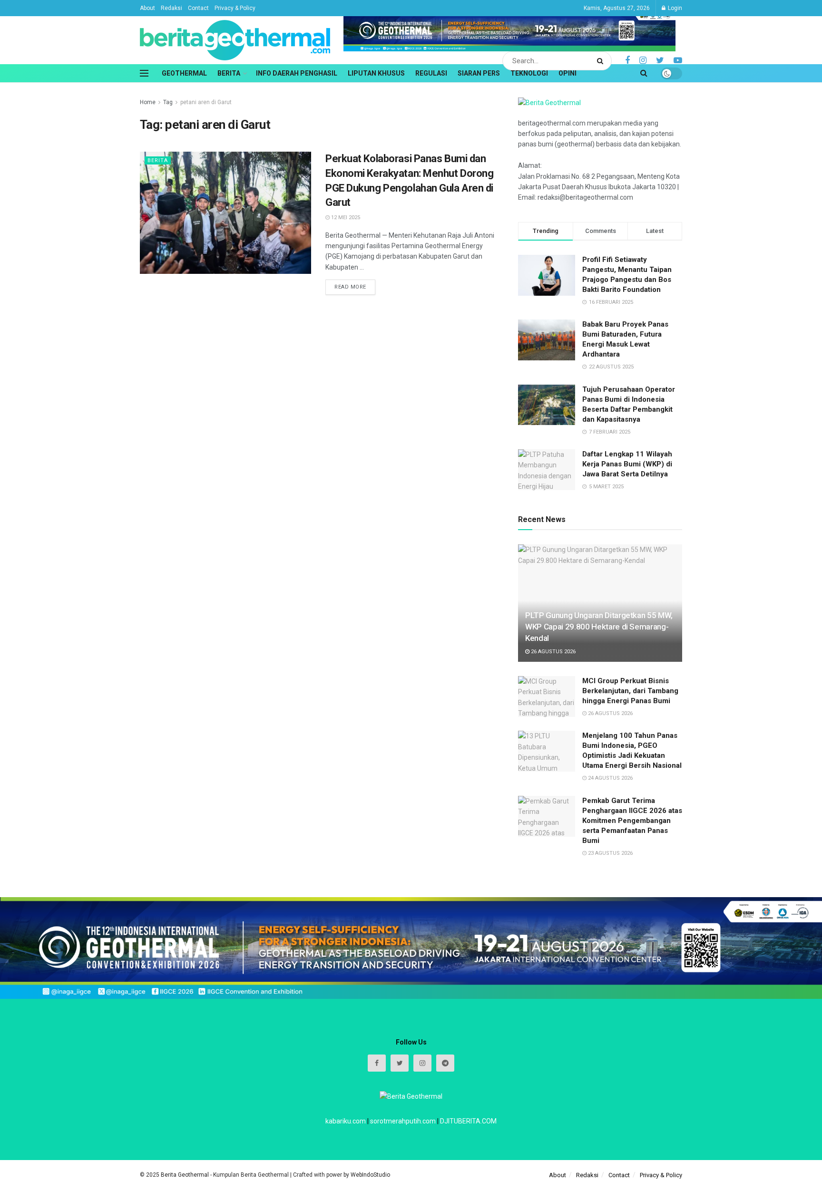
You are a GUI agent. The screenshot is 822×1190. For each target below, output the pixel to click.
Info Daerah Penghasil (296, 73)
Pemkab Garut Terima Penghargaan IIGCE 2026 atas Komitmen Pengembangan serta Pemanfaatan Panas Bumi (632, 820)
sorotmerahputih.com (403, 1121)
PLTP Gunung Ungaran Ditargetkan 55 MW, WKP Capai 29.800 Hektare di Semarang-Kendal (599, 626)
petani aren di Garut (206, 102)
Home (148, 102)
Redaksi (171, 8)
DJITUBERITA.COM (468, 1121)
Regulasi (431, 73)
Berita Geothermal (185, 1174)
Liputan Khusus (376, 73)
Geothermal (184, 73)
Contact (198, 8)
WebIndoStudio (370, 1174)
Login (674, 8)
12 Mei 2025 (345, 217)
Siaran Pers (479, 73)
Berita (228, 73)
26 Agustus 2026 (552, 651)
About (147, 8)
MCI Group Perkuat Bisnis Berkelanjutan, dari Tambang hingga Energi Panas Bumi (630, 691)
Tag (168, 102)
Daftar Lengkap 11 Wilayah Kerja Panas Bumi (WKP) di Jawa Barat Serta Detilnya (627, 464)
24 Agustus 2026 (610, 778)
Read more (350, 287)
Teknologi (529, 73)
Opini (567, 73)
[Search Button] (602, 60)
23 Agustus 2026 (610, 853)
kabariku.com (345, 1121)
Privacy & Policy (235, 8)
